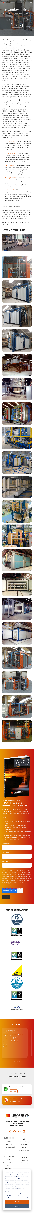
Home (9, 1141)
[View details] (9, 1131)
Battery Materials (8, 1162)
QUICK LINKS (9, 1138)
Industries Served (9, 1147)
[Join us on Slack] (14, 1131)
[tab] (14, 1061)
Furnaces (9, 1165)
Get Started (17, 25)
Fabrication (9, 1168)
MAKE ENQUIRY (15, 1101)
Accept (17, 1201)
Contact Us (9, 1150)
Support (25, 1160)
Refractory (24, 1163)
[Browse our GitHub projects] (19, 1131)
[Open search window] (28, 2)
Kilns (8, 1160)
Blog (24, 1139)
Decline (17, 1206)
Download (13, 1091)
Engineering (25, 1157)
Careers (24, 1147)
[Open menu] (31, 2)
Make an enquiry (24, 1150)
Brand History (24, 1142)
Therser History (25, 1144)
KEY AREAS (9, 1156)
